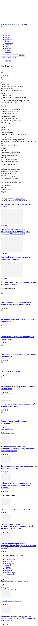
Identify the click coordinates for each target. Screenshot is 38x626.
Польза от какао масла (11, 371)
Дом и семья (9, 44)
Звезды (7, 50)
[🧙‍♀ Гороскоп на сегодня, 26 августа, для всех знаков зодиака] (12, 276)
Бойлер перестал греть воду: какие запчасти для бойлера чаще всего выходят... (16, 485)
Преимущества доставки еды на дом (17, 509)
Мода (7, 37)
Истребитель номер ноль (12, 601)
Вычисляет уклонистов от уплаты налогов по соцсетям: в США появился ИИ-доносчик (18, 618)
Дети (6, 46)
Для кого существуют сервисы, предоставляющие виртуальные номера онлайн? (18, 545)
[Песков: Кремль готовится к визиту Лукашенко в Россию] (12, 251)
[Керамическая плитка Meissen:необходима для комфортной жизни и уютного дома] (6, 520)
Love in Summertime (20, 200)
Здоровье (8, 48)
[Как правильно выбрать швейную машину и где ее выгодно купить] (6, 298)
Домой (3, 57)
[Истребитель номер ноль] (6, 597)
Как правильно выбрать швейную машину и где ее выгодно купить (16, 303)
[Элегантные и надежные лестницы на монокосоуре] (6, 333)
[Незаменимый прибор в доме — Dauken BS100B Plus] (6, 383)
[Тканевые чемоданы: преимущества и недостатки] (6, 315)
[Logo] (12, 32)
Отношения (9, 43)
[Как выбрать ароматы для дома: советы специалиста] (6, 350)
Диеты (7, 41)
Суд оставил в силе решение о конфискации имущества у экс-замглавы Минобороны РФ (15, 231)
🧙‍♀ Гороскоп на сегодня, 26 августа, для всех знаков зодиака (18, 283)
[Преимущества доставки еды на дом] (6, 505)
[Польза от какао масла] (6, 367)
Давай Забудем (19, 199)
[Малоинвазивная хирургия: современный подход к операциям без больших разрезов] (6, 442)
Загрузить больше (7, 429)
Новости (8, 52)
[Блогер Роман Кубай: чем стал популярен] (6, 417)
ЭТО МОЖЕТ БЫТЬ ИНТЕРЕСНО (14, 204)
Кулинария (8, 39)
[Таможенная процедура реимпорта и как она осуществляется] (6, 462)
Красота (7, 35)
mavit (2, 72)
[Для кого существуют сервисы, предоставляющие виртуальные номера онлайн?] (6, 539)
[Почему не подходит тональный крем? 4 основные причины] (6, 400)
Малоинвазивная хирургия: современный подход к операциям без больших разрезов (17, 448)
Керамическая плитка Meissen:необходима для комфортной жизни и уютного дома (17, 526)
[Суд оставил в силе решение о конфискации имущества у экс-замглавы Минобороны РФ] (12, 224)
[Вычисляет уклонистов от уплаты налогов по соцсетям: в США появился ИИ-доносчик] (6, 612)
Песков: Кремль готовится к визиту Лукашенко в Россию (16, 258)
